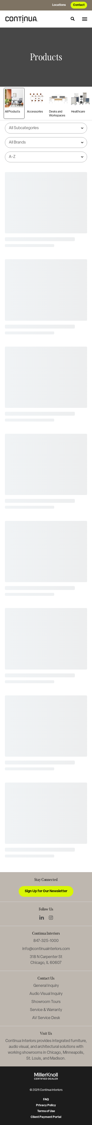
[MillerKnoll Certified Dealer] (46, 1076)
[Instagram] (51, 918)
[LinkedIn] (41, 917)
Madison (57, 1059)
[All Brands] (46, 142)
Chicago (54, 1053)
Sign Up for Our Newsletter (46, 891)
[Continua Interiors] (23, 18)
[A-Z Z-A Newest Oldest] (46, 157)
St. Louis (33, 1059)
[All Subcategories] (46, 128)
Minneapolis (73, 1053)
